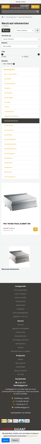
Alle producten (20, 363)
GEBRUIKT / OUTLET (20, 317)
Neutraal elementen (25, 17)
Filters (6, 30)
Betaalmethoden (20, 336)
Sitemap (20, 347)
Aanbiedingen (20, 367)
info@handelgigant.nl (22, 407)
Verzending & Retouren (20, 340)
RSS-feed (20, 374)
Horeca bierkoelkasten (20, 313)
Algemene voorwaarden (20, 328)
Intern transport (20, 294)
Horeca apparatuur (20, 290)
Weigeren (15, 440)
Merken (4, 43)
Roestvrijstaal (11, 17)
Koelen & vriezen (20, 298)
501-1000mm (8, 64)
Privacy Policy (20, 332)
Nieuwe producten (20, 371)
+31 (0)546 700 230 (21, 401)
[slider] (2, 54)
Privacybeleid (32, 436)
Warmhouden (20, 305)
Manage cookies (21, 2)
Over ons (20, 325)
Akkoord (5, 440)
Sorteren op (6, 35)
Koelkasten (20, 309)
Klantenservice (21, 344)
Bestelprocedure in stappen (20, 351)
